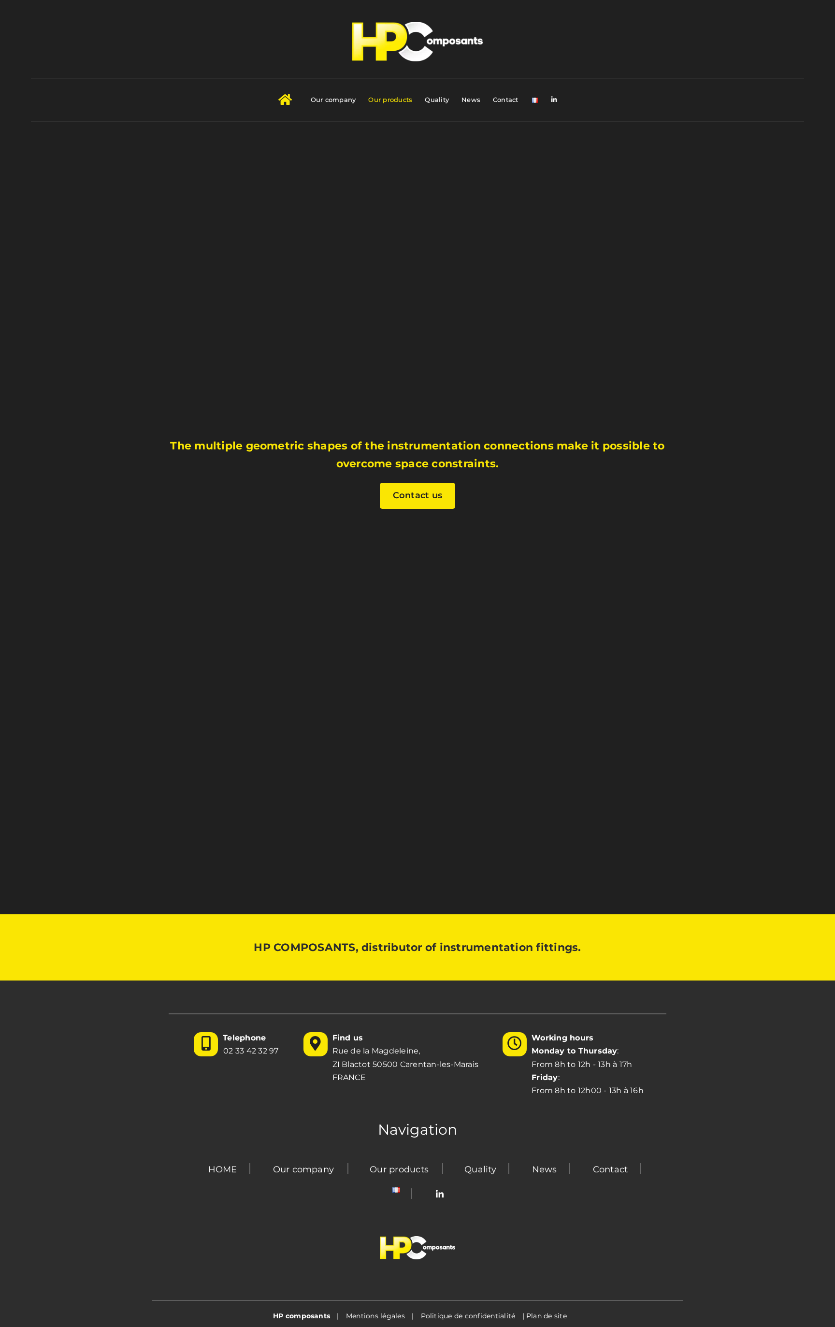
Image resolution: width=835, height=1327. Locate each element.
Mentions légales (375, 1316)
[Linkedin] (440, 1194)
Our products (399, 1169)
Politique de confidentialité (468, 1316)
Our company (303, 1169)
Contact (610, 1169)
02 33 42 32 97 (250, 1050)
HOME (222, 1169)
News (544, 1169)
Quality (480, 1169)
